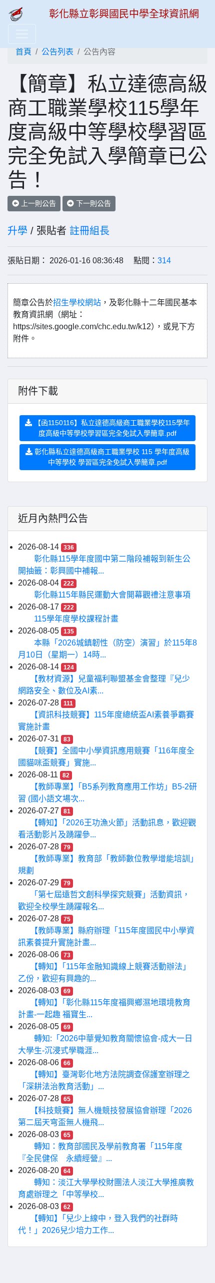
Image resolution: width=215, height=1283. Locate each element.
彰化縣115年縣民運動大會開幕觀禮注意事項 (112, 595)
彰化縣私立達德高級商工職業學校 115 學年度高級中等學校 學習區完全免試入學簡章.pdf (111, 457)
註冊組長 (90, 230)
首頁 (24, 51)
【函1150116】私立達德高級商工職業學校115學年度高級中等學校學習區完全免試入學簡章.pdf (111, 428)
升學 (18, 230)
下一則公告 (92, 203)
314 (164, 260)
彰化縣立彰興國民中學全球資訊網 (124, 13)
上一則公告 (37, 203)
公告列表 (58, 51)
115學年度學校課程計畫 (76, 619)
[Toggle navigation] (22, 34)
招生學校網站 (77, 302)
